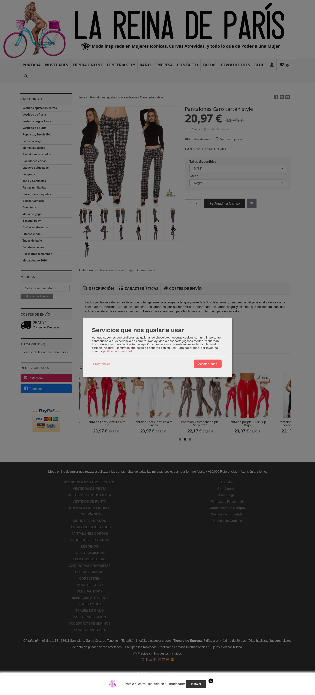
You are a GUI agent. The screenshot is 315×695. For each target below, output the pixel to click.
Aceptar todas (207, 363)
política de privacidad (117, 351)
